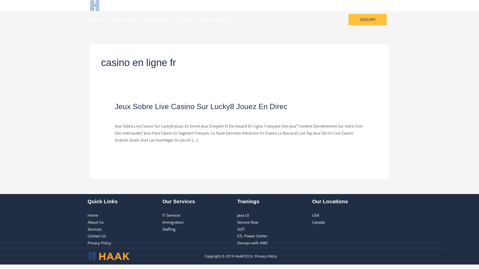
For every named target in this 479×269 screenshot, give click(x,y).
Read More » (125, 152)
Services (156, 20)
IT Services (171, 215)
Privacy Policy (99, 242)
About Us (125, 20)
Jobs (186, 20)
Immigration (173, 222)
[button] (169, 20)
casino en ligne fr (129, 115)
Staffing (168, 229)
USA (315, 215)
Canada (318, 222)
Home (98, 20)
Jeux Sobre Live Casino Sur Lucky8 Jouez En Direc (201, 106)
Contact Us (214, 20)
